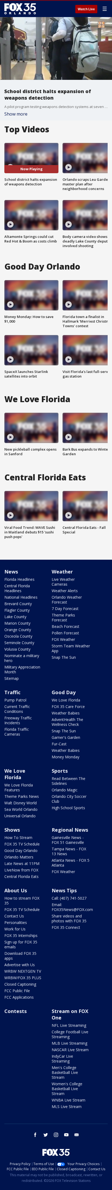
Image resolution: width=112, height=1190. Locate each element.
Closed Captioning (20, 984)
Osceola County (18, 636)
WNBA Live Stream (68, 1100)
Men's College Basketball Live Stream (65, 1072)
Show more (15, 114)
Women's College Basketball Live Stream (67, 1088)
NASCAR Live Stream (70, 1049)
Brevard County (18, 603)
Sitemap (11, 678)
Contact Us (14, 916)
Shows (12, 830)
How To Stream (18, 837)
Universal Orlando (20, 815)
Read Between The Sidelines (68, 781)
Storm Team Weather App (71, 648)
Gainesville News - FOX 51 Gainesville (68, 840)
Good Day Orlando (21, 850)
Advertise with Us (19, 964)
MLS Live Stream (67, 1106)
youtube (66, 1134)
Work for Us (15, 929)
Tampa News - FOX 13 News (69, 851)
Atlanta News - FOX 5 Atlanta (70, 863)
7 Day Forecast (65, 608)
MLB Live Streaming (69, 1043)
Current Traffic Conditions (17, 709)
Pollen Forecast (65, 632)
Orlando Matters (18, 857)
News (11, 571)
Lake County (15, 616)
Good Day (64, 692)
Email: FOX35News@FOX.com (72, 907)
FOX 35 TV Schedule (22, 844)
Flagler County (17, 610)
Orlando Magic (64, 789)
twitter (45, 1134)
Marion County (17, 623)
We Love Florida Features (18, 787)
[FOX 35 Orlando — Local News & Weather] (20, 8)
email (76, 1134)
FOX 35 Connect (66, 927)
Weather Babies (66, 713)
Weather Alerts (65, 590)
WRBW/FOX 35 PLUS (22, 977)
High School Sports (68, 807)
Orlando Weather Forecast (67, 600)
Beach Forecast (65, 626)
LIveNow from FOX (21, 870)
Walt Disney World (20, 802)
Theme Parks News (21, 796)
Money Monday (65, 756)
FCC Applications (19, 997)
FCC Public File (17, 990)
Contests (15, 1011)
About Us (15, 890)
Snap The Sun (64, 657)
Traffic (12, 692)
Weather (62, 571)
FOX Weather (63, 639)
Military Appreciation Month (22, 669)
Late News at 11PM (21, 863)
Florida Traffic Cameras (16, 732)
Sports (60, 771)
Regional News (70, 830)
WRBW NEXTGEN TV (22, 971)
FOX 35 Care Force (68, 706)
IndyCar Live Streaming (62, 1059)
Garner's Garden (66, 737)
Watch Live (86, 9)
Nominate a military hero (21, 658)
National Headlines (21, 597)
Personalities (15, 922)
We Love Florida (66, 700)
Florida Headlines (19, 579)
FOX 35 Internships (21, 935)
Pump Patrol (15, 700)
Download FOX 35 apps (20, 956)
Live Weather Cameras (63, 582)
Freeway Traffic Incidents (18, 720)
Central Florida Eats (21, 876)
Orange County (17, 629)
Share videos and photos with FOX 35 (69, 918)
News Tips (64, 890)
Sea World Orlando (21, 809)
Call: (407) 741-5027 (69, 898)
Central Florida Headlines (17, 588)
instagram (56, 1134)
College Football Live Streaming (70, 1034)
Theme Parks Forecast (63, 617)
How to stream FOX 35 (21, 901)
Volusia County (17, 649)
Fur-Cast (59, 743)
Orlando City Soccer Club (69, 799)
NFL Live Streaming (69, 1025)
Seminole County (19, 642)
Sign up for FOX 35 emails (20, 944)
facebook (35, 1134)
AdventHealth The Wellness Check (67, 722)
